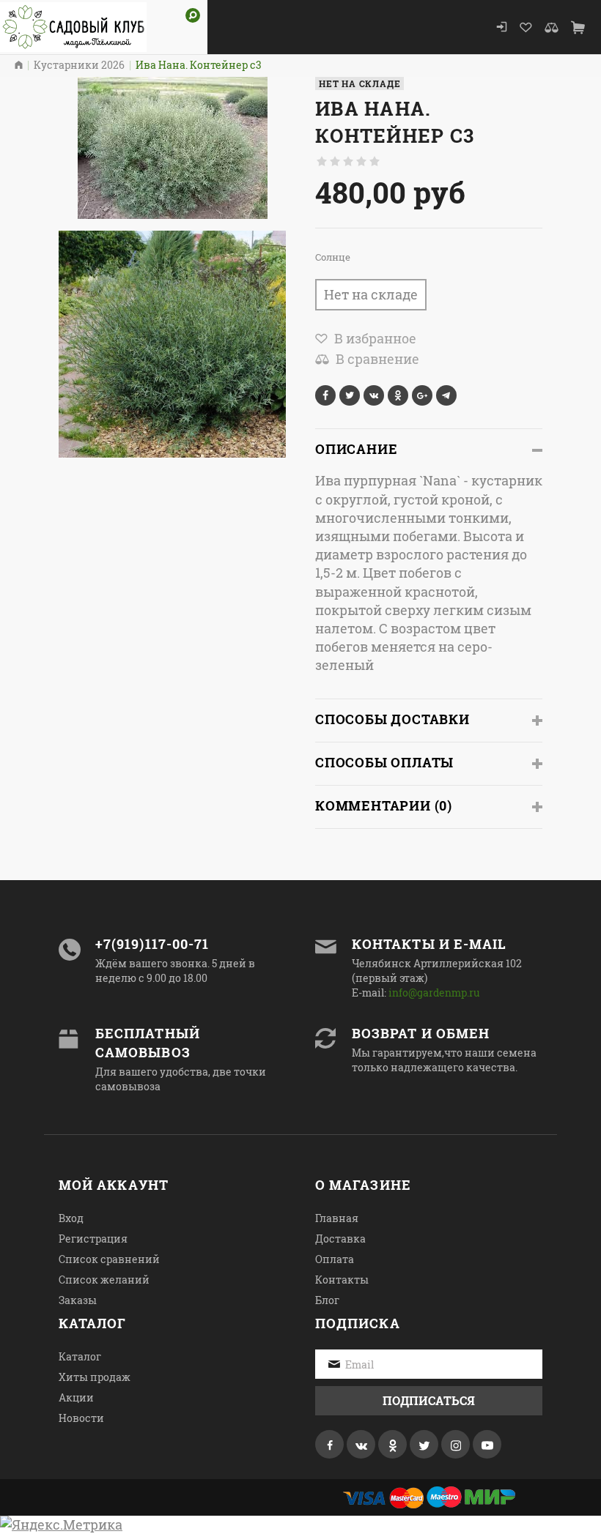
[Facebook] (329, 1444)
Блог (327, 1300)
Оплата (334, 1259)
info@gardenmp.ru (434, 992)
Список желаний (104, 1280)
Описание (356, 449)
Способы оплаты (384, 762)
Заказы (78, 1300)
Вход (71, 1218)
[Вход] (501, 27)
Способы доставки (392, 719)
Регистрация (93, 1239)
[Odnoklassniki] (392, 1444)
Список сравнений (109, 1259)
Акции (76, 1397)
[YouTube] (487, 1444)
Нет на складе (371, 294)
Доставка (340, 1239)
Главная (336, 1218)
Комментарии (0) (383, 805)
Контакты (342, 1280)
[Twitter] (424, 1444)
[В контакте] (361, 1444)
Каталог (80, 1356)
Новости (81, 1418)
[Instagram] (455, 1444)
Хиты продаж (94, 1377)
